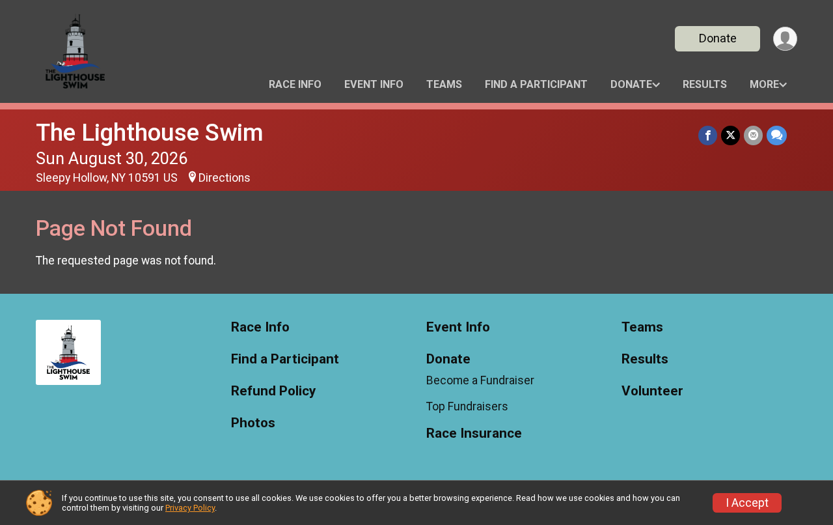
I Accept (747, 502)
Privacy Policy (190, 508)
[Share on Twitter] (730, 135)
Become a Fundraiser (480, 380)
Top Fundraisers (467, 406)
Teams (444, 84)
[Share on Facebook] (707, 135)
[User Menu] (785, 39)
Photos (253, 423)
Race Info (295, 84)
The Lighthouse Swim (150, 133)
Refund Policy (273, 391)
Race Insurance (474, 433)
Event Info (373, 84)
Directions (224, 177)
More (764, 84)
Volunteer (652, 391)
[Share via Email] (753, 135)
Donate (718, 38)
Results (705, 84)
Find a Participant (536, 84)
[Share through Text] (777, 135)
